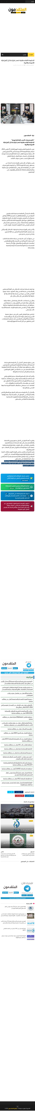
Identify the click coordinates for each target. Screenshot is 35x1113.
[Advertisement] (17, 31)
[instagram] (7, 1)
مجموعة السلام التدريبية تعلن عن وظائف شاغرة (17, 753)
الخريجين (31, 820)
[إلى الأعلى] (17, 1106)
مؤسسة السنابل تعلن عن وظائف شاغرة (20, 729)
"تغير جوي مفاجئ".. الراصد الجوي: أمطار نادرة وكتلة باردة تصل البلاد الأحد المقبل (18, 814)
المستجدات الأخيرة (17, 65)
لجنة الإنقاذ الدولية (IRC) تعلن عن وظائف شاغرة (17, 778)
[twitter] (2, 1)
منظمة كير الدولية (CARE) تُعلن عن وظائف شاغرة (17, 769)
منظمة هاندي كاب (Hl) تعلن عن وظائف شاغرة (18, 745)
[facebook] (4, 1)
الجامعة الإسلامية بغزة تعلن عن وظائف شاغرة (18, 749)
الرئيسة (31, 54)
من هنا (10, 461)
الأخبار (22, 65)
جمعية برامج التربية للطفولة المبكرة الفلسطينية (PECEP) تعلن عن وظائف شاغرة (18, 843)
